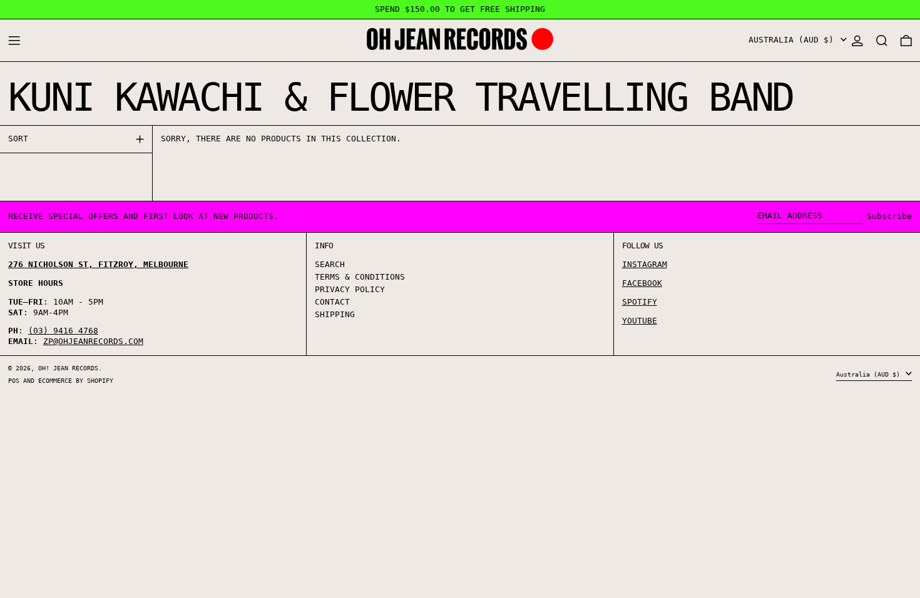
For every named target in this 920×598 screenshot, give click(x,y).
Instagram (644, 264)
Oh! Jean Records (68, 368)
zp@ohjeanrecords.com (93, 341)
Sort (18, 138)
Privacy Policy (350, 289)
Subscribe (889, 216)
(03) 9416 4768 (63, 330)
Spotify (639, 302)
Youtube (639, 320)
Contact (332, 302)
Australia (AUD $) (794, 39)
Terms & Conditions (360, 276)
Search (330, 264)
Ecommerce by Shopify (75, 380)
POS (13, 380)
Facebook (642, 283)
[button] (882, 40)
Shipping (335, 314)
